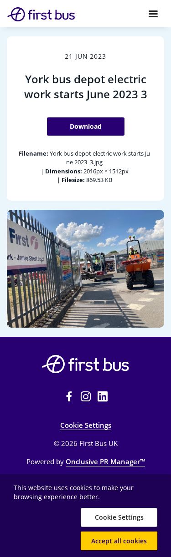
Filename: (33, 153)
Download (86, 126)
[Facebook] (69, 396)
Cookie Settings (85, 425)
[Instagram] (86, 396)
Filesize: (73, 180)
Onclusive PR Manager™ (105, 461)
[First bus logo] (85, 364)
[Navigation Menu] (153, 13)
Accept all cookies (119, 541)
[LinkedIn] (103, 396)
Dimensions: (63, 171)
